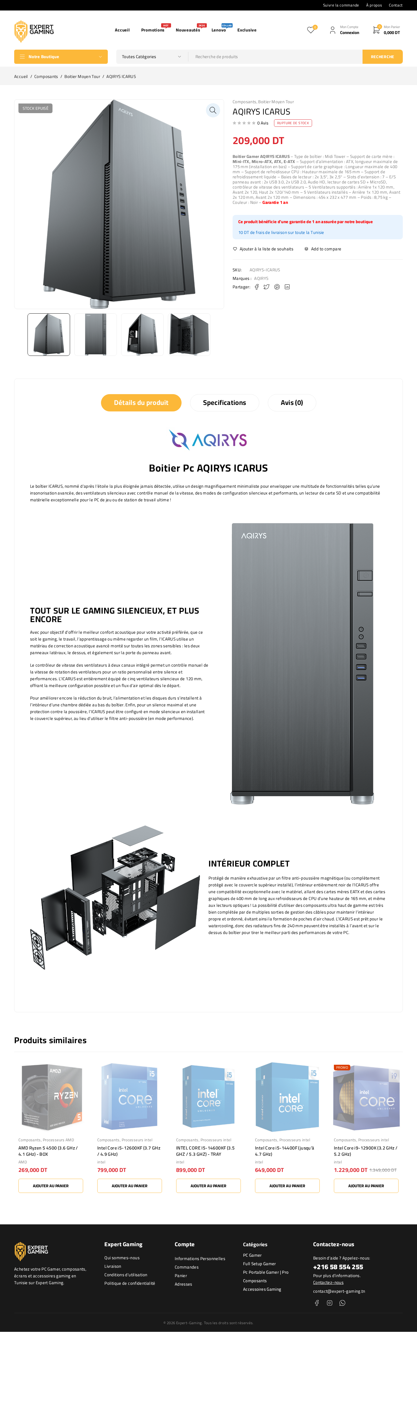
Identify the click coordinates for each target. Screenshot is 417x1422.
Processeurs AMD (58, 1139)
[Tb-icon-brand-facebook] (316, 1303)
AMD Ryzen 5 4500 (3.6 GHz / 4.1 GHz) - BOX (48, 1151)
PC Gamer (252, 1255)
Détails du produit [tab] (141, 402)
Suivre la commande (341, 5)
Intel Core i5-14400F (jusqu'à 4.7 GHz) (284, 1151)
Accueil (21, 76)
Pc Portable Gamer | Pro (266, 1272)
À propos (374, 5)
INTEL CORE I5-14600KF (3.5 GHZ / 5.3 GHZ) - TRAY (205, 1151)
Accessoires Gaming (262, 1289)
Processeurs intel (137, 1139)
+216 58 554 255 (338, 1266)
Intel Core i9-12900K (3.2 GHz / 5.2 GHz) (365, 1151)
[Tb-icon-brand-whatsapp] (342, 1303)
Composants (46, 76)
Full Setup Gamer (259, 1264)
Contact (396, 5)
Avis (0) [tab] (292, 402)
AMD (22, 1162)
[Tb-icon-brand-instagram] (329, 1303)
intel (101, 1162)
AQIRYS (261, 278)
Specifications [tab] (224, 402)
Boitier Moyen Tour (82, 76)
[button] (213, 110)
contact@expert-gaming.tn (339, 1291)
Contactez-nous (328, 1282)
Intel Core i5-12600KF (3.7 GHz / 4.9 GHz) (128, 1151)
